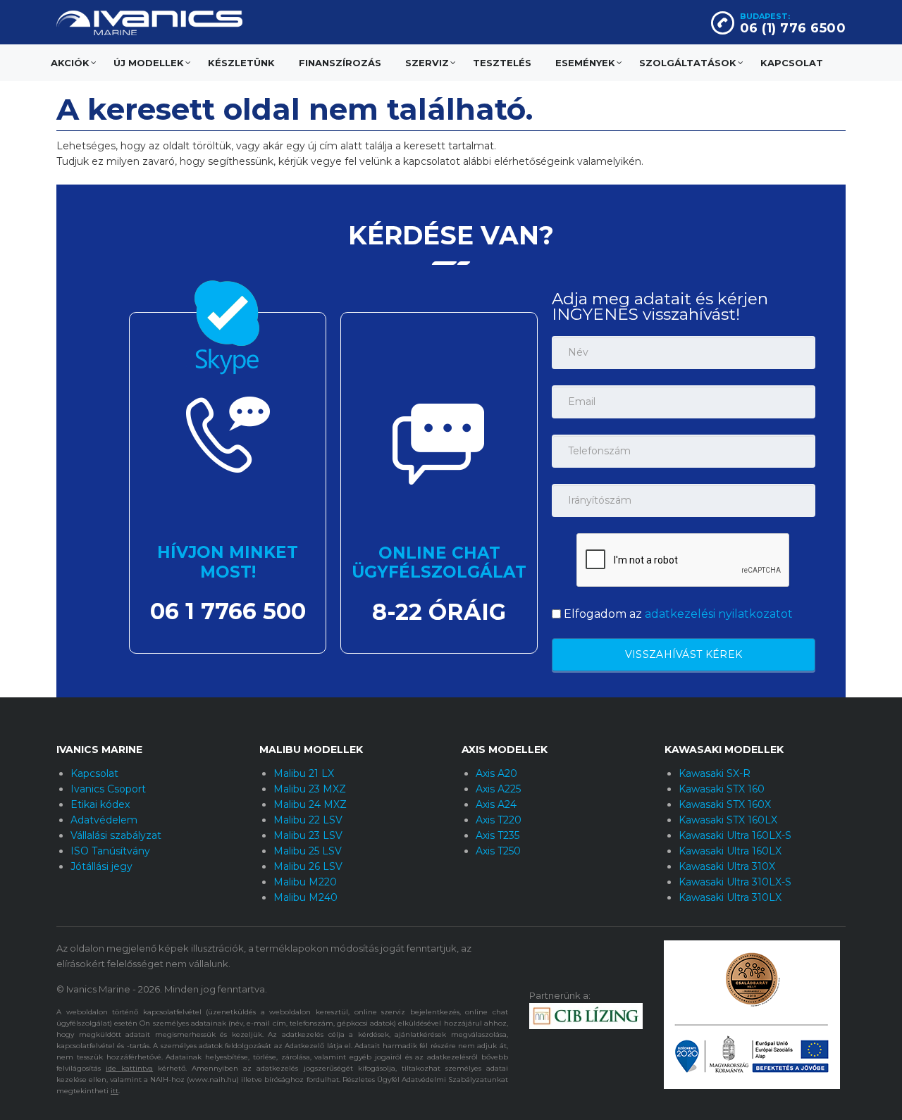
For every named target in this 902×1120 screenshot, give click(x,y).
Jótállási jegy (101, 866)
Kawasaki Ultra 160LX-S (735, 835)
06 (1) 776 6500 (793, 28)
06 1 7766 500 (228, 611)
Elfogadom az (677, 614)
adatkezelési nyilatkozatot (719, 614)
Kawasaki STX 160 (722, 789)
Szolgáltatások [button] (687, 62)
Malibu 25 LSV (307, 851)
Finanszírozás (340, 62)
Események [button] (585, 62)
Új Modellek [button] (148, 62)
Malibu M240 (305, 897)
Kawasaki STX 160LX (728, 820)
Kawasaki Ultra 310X (727, 866)
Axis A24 (496, 804)
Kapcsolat (791, 62)
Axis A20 (496, 773)
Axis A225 (498, 789)
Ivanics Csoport (108, 789)
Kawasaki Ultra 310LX (730, 897)
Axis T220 (498, 820)
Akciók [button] (70, 62)
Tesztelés (502, 62)
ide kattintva (129, 1068)
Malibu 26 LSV (307, 866)
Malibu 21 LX (303, 773)
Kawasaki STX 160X (725, 804)
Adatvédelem (103, 820)
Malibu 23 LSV (307, 835)
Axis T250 (498, 851)
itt (114, 1090)
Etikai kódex (100, 804)
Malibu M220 (305, 882)
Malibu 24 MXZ (310, 804)
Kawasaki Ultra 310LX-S (735, 882)
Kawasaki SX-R (714, 773)
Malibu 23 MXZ (309, 789)
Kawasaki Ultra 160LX (730, 851)
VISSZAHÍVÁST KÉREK (683, 654)
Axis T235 (497, 835)
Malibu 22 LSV (307, 820)
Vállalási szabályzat (115, 835)
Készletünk (241, 62)
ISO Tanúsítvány (110, 851)
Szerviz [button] (427, 62)
